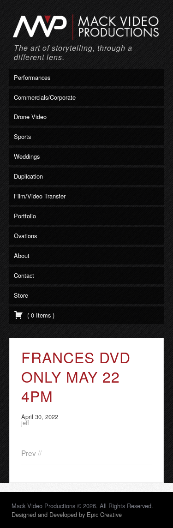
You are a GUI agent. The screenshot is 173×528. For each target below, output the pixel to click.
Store (21, 295)
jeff (25, 422)
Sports (22, 136)
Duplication (28, 176)
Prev (28, 453)
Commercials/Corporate (45, 97)
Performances (32, 77)
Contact (24, 275)
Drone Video (30, 116)
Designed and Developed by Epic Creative (67, 514)
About (22, 255)
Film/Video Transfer (40, 196)
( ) (39, 315)
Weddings (27, 156)
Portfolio (25, 215)
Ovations (25, 235)
